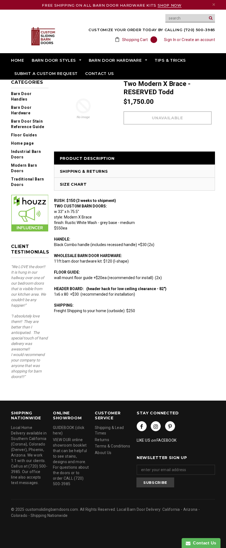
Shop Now (170, 5)
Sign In (170, 39)
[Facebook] (142, 426)
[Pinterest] (170, 426)
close (213, 4)
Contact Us (203, 543)
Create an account (198, 39)
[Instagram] (156, 426)
